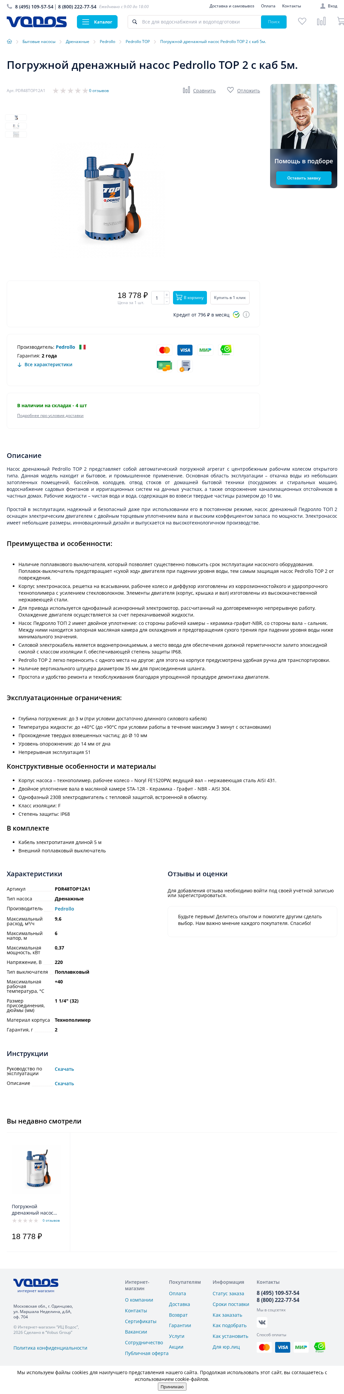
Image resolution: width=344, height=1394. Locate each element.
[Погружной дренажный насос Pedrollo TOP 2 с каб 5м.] (36, 1169)
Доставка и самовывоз (232, 6)
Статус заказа (228, 1293)
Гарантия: (28, 355)
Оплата (268, 6)
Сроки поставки (231, 1304)
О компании (139, 1300)
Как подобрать (230, 1325)
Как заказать (227, 1315)
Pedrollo (65, 347)
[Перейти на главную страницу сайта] (37, 25)
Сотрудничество (144, 1342)
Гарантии (180, 1325)
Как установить (230, 1336)
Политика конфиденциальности (50, 1348)
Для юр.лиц (226, 1347)
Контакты (291, 6)
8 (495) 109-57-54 (34, 6)
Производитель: (35, 347)
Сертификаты (141, 1321)
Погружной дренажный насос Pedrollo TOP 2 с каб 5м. (34, 1210)
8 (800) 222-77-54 (77, 6)
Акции (176, 1347)
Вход (332, 6)
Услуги (176, 1336)
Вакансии (136, 1331)
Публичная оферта (147, 1353)
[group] (107, 199)
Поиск (274, 22)
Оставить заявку (303, 178)
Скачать (64, 1069)
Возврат (178, 1315)
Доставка (179, 1304)
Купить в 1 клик (230, 297)
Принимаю (172, 1387)
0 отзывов (99, 90)
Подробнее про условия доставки (50, 415)
